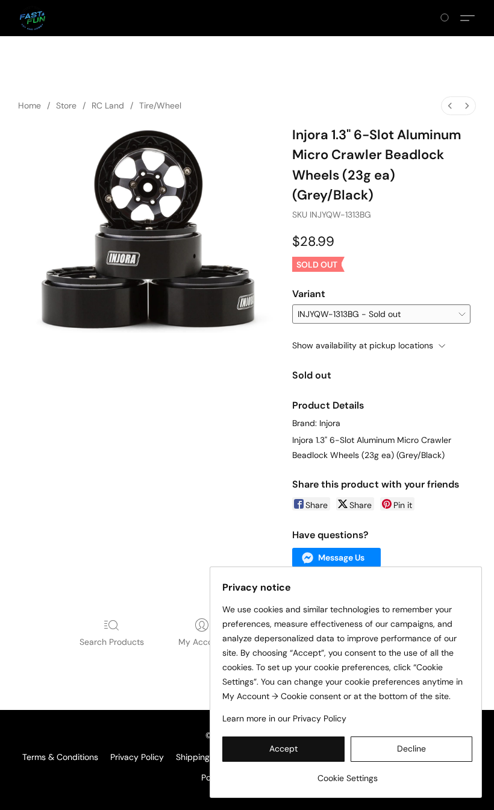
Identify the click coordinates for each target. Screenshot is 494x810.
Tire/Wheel (160, 105)
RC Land (108, 105)
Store (66, 105)
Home (29, 105)
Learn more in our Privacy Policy (284, 718)
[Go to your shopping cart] (446, 18)
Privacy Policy (137, 757)
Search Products (112, 641)
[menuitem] (450, 106)
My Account (201, 641)
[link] (347, 773)
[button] (32, 18)
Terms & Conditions (60, 757)
